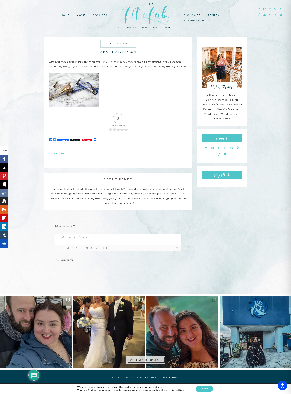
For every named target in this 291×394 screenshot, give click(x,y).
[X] (4, 167)
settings (180, 390)
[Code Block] (91, 248)
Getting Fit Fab (145, 14)
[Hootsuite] (4, 184)
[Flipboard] (4, 218)
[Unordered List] (82, 248)
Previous (58, 153)
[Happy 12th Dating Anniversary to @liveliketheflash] (182, 332)
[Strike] (72, 248)
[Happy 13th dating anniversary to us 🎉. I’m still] (36, 332)
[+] (105, 248)
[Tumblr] (4, 235)
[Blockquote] (86, 248)
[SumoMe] (4, 243)
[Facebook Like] (4, 193)
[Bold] (58, 248)
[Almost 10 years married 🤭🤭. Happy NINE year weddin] (109, 332)
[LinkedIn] (4, 226)
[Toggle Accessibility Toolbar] (282, 385)
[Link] (96, 248)
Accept (204, 388)
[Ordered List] (77, 248)
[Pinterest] (4, 176)
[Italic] (63, 248)
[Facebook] (4, 159)
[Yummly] (4, 209)
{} (100, 248)
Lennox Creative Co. (170, 377)
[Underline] (68, 248)
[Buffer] (4, 201)
